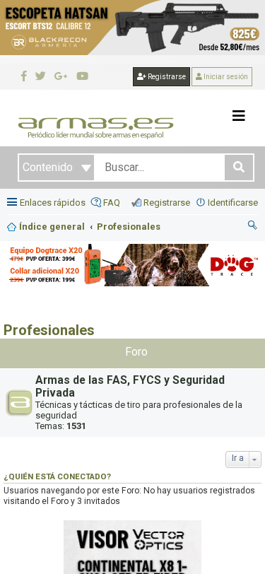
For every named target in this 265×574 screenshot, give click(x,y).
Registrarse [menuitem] (166, 202)
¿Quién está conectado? (57, 476)
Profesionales (49, 330)
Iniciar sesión (225, 77)
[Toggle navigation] (238, 116)
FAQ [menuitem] (111, 202)
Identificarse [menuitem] (233, 202)
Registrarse (166, 77)
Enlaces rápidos (53, 202)
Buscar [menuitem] (253, 227)
